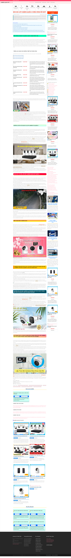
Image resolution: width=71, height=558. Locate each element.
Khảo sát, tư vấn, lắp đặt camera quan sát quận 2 (21, 27)
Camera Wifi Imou (26, 544)
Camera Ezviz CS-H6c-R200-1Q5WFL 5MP (20, 498)
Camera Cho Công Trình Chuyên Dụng (52, 174)
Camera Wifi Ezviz (26, 545)
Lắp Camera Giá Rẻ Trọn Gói (27, 417)
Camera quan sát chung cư (39, 549)
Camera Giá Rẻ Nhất (50, 171)
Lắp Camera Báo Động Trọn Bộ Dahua (18, 417)
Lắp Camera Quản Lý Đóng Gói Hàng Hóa (27, 386)
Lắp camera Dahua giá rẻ (52, 86)
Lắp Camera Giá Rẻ (51, 87)
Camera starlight (48, 538)
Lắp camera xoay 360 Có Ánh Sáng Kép (52, 193)
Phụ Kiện (48, 2)
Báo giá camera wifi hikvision (51, 181)
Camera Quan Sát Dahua (27, 541)
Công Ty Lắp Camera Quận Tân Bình (23, 385)
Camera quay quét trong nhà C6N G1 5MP (36, 477)
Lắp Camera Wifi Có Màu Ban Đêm (51, 176)
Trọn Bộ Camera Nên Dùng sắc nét (22, 418)
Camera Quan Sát (7, 2)
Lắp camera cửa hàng (38, 543)
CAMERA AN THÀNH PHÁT (16, 0)
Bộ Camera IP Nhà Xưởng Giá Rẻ (19, 456)
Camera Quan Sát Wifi (38, 2)
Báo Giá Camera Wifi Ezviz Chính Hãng (21, 510)
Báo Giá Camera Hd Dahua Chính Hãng (21, 521)
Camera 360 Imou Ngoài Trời (51, 194)
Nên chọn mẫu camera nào (17, 26)
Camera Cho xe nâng (50, 168)
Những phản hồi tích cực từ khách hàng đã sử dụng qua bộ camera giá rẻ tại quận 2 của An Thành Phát (28, 30)
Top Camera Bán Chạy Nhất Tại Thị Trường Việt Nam (52, 238)
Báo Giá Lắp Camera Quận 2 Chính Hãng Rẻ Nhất (21, 393)
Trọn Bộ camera (44, 2)
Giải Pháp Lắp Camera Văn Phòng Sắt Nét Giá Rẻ (35, 385)
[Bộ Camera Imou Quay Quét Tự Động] (35, 485)
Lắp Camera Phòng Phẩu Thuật (51, 172)
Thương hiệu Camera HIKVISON (53, 85)
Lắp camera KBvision (51, 84)
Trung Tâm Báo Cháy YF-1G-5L (52, 22)
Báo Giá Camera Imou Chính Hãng (36, 510)
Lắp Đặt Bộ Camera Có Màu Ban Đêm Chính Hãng (37, 417)
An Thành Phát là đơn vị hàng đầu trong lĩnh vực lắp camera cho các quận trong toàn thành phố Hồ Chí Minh (29, 31)
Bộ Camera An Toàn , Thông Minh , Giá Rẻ (36, 455)
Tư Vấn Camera (52, 2)
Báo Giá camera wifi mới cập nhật (17, 405)
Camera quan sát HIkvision (27, 540)
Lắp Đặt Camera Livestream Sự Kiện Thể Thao (52, 221)
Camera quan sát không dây (50, 540)
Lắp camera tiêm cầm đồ (39, 546)
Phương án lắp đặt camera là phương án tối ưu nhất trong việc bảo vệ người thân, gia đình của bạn (28, 25)
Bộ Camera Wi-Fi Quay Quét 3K (53, 122)
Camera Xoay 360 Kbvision (50, 192)
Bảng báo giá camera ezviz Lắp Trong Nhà (21, 406)
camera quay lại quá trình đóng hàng (27, 405)
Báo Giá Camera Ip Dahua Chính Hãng (37, 521)
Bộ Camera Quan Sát (51, 83)
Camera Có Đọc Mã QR (50, 167)
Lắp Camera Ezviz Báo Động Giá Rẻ (52, 180)
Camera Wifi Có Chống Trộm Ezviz (51, 177)
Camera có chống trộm (50, 173)
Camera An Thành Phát (17, 536)
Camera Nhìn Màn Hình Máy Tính (51, 175)
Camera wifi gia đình (38, 540)
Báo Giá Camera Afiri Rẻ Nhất (37, 386)
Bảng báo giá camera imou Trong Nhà (37, 405)
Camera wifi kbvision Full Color (51, 179)
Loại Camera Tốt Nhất (17, 407)
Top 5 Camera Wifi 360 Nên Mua (32, 406)
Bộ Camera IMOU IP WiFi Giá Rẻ (52, 157)
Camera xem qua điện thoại (50, 539)
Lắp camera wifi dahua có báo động (52, 178)
